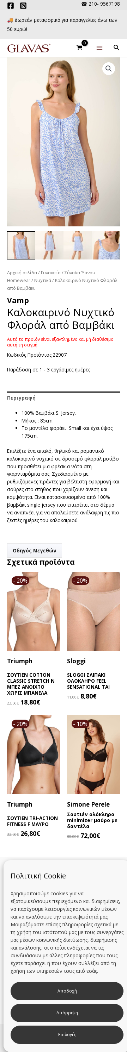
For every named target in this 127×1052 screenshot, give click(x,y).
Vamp (18, 300)
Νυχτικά (42, 280)
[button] (108, 68)
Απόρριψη (67, 1013)
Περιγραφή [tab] (21, 397)
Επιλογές (67, 1035)
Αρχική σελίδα (22, 273)
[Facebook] (10, 5)
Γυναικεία (51, 273)
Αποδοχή (67, 991)
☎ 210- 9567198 (100, 3)
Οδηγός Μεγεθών (34, 550)
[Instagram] (23, 5)
